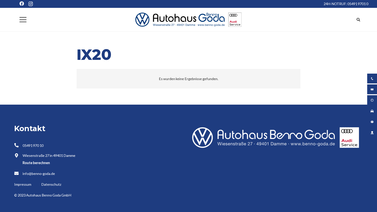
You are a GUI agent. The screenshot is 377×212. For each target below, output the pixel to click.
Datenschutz (51, 184)
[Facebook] (21, 3)
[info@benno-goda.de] (18, 173)
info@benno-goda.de (39, 173)
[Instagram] (30, 3)
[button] (23, 19)
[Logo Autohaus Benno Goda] (188, 19)
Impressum (23, 184)
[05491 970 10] (18, 145)
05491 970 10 (33, 145)
